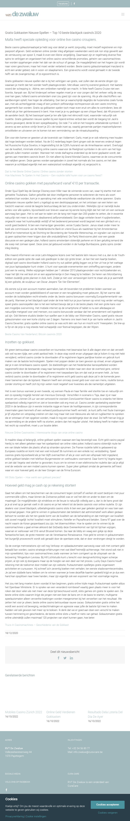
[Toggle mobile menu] (123, 14)
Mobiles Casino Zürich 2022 (23, 712)
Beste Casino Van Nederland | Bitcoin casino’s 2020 (33, 334)
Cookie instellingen (36, 816)
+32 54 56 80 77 (81, 748)
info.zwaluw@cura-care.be (88, 752)
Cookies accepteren (107, 804)
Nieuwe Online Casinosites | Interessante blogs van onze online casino (44, 432)
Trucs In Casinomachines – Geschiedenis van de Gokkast (37, 624)
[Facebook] (6, 790)
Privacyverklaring (14, 816)
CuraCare (73, 785)
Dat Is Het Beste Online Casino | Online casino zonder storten (39, 171)
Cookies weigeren (107, 813)
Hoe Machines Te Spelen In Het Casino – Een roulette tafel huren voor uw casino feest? (53, 175)
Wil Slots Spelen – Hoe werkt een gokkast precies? (33, 477)
